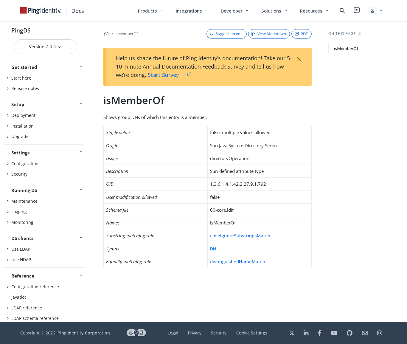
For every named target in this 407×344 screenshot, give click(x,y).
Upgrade (20, 136)
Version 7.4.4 (43, 46)
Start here (21, 78)
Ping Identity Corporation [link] (84, 333)
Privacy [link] (194, 333)
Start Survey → (167, 74)
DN (213, 249)
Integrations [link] (192, 11)
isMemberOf (127, 33)
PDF (304, 33)
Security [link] (218, 333)
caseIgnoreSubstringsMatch (240, 235)
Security (19, 174)
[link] (40, 10)
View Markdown (271, 33)
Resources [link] (314, 11)
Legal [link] (172, 333)
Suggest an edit (229, 33)
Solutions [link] (274, 11)
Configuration (24, 163)
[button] (375, 10)
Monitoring (22, 222)
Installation (22, 126)
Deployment (23, 115)
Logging (19, 211)
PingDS (20, 30)
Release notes (25, 88)
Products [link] (151, 11)
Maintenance (24, 201)
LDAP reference (26, 308)
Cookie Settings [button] (251, 333)
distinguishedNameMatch (237, 261)
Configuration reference (35, 286)
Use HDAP (21, 259)
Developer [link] (235, 11)
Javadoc (19, 297)
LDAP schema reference (35, 318)
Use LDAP (20, 249)
